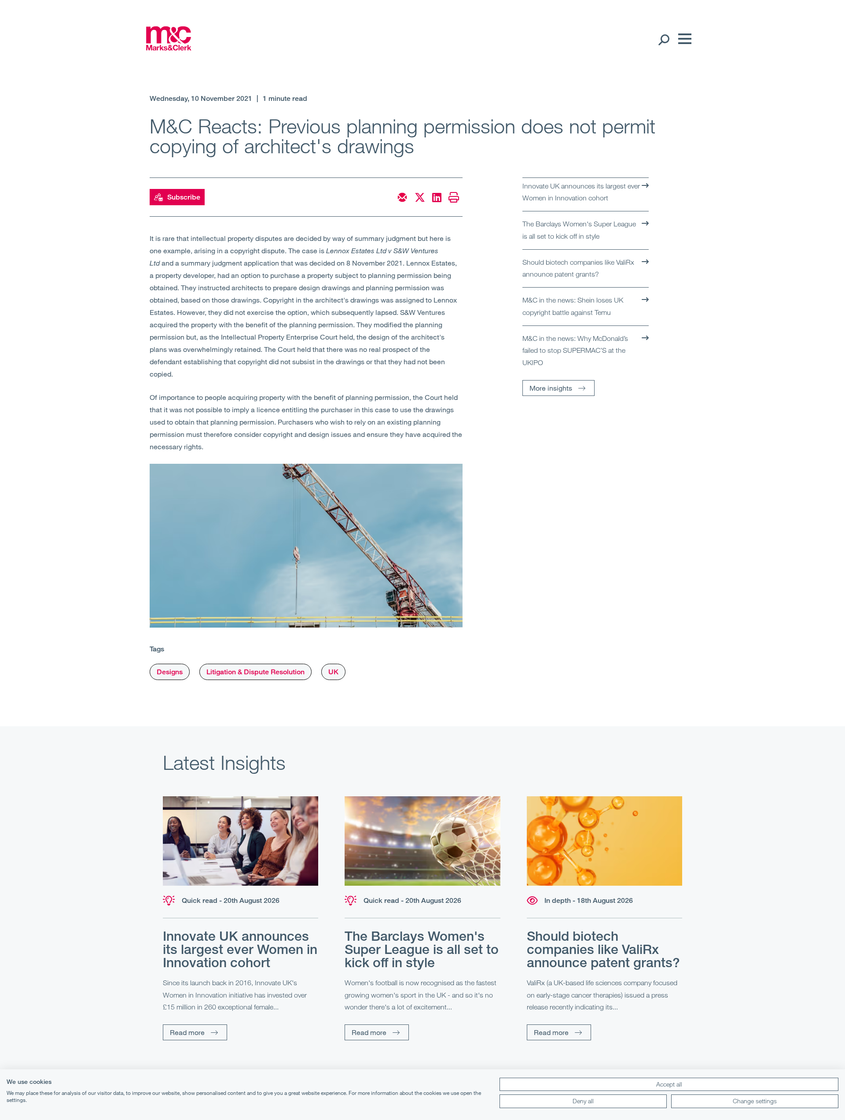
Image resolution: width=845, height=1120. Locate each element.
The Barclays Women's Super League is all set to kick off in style (579, 230)
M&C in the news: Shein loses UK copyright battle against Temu (572, 306)
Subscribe (183, 197)
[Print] (453, 197)
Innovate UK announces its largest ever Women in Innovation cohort (581, 192)
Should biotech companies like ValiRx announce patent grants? (578, 268)
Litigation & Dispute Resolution (255, 672)
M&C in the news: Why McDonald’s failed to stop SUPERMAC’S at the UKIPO (575, 350)
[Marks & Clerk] (168, 47)
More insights (550, 388)
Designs (170, 672)
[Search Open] (663, 39)
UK (333, 672)
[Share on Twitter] (420, 197)
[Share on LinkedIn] (436, 197)
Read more (187, 1032)
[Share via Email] (402, 197)
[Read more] (240, 841)
